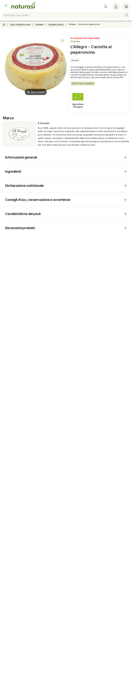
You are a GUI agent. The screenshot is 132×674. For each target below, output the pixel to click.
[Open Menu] (5, 5)
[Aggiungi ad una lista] (62, 40)
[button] (126, 15)
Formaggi (39, 24)
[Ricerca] (105, 6)
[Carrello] (126, 6)
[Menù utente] (115, 6)
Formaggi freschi (56, 24)
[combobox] (66, 15)
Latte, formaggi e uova (20, 24)
